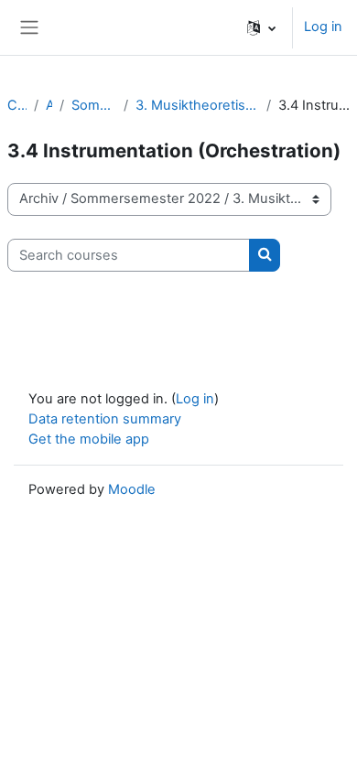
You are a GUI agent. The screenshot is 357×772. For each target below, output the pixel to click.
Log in (323, 26)
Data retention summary (104, 419)
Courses (17, 105)
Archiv (49, 105)
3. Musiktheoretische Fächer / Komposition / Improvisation (196, 105)
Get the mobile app (88, 439)
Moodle (132, 489)
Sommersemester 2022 (94, 105)
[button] (261, 27)
